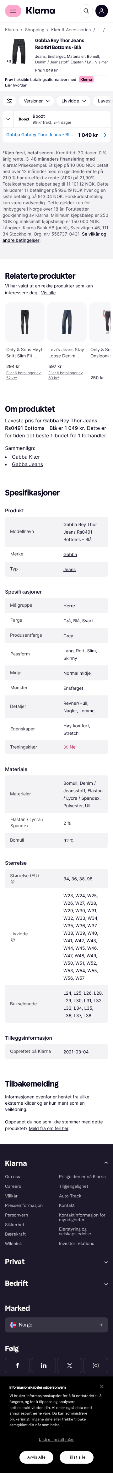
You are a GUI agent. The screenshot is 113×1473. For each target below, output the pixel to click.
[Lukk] (102, 1386)
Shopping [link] (34, 29)
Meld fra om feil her (48, 1128)
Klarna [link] (11, 29)
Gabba (70, 554)
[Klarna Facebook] (17, 1365)
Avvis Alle (36, 1457)
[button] (19, 51)
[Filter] (9, 101)
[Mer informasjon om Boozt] (8, 119)
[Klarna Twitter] (69, 1365)
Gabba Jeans (27, 464)
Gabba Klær (26, 457)
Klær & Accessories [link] (71, 29)
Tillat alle (77, 1457)
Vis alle (48, 293)
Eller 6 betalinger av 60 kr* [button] (65, 375)
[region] (56, 1424)
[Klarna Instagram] (95, 1365)
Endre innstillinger (56, 1439)
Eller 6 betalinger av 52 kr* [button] (23, 375)
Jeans (69, 569)
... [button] (99, 29)
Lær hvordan (16, 85)
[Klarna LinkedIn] (43, 1365)
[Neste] (99, 340)
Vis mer (101, 62)
